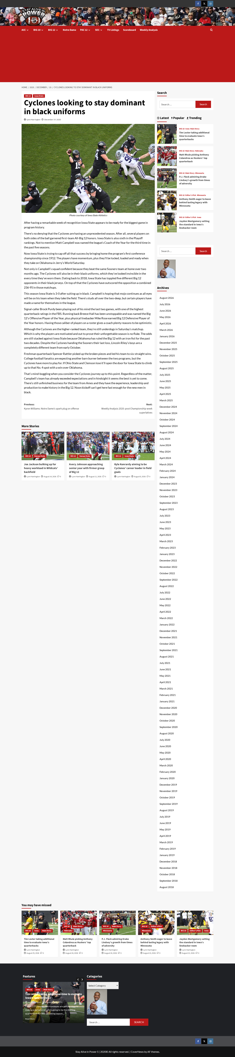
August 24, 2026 (71, 953)
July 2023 (165, 515)
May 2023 (165, 528)
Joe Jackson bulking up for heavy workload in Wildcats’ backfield (41, 468)
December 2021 (168, 630)
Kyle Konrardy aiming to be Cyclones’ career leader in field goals (133, 468)
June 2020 (165, 746)
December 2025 (168, 342)
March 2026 (166, 329)
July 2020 (165, 739)
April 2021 (165, 682)
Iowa (187, 129)
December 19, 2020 (52, 119)
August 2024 (167, 432)
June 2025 (165, 381)
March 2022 (166, 618)
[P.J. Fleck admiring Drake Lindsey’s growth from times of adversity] (167, 177)
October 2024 (167, 419)
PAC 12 (83, 30)
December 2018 (168, 861)
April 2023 (165, 534)
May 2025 (165, 387)
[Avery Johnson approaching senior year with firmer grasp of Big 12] (88, 446)
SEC (97, 30)
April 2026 (165, 323)
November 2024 (168, 413)
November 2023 (168, 490)
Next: (126, 408)
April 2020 (165, 759)
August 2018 (167, 887)
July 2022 (165, 592)
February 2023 (168, 547)
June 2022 (165, 598)
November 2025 (168, 349)
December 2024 (168, 406)
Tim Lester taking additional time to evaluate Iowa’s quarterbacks (194, 136)
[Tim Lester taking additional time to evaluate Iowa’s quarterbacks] (167, 133)
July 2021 (165, 662)
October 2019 (167, 797)
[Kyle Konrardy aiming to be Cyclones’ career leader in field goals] (133, 446)
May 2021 (165, 675)
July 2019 (165, 816)
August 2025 (167, 368)
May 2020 (165, 752)
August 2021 (167, 656)
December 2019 (168, 784)
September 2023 (169, 502)
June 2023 (165, 522)
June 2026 (165, 310)
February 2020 (168, 771)
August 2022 (167, 586)
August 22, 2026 (188, 953)
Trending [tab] (195, 118)
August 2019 (167, 810)
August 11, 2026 (95, 476)
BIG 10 (36, 30)
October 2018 (167, 874)
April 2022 (165, 611)
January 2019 (167, 855)
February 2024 (168, 470)
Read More (42, 1019)
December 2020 (168, 707)
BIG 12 (51, 30)
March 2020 (166, 765)
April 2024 (165, 458)
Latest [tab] (164, 118)
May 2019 (165, 829)
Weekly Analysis (149, 30)
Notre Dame (69, 30)
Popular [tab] (178, 118)
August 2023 (167, 509)
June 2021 (165, 669)
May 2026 (165, 317)
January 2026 (167, 336)
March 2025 (166, 400)
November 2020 (168, 714)
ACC (24, 30)
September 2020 (169, 727)
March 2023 (166, 541)
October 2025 (167, 355)
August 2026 (167, 297)
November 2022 (168, 566)
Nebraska (199, 151)
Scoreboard (129, 30)
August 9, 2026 (140, 476)
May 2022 (165, 605)
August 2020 (167, 733)
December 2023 (168, 483)
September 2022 (169, 579)
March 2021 (166, 688)
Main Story (194, 129)
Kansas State (39, 456)
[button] (211, 30)
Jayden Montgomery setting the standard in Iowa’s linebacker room (194, 225)
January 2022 (167, 624)
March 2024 (166, 464)
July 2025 (165, 374)
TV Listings (113, 30)
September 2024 (169, 425)
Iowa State (38, 96)
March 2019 (166, 842)
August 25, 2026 (33, 953)
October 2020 (167, 720)
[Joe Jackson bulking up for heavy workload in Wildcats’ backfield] (43, 446)
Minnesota (199, 173)
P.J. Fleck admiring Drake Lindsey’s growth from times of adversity (194, 180)
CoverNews (137, 1051)
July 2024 (165, 438)
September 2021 (169, 650)
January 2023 (167, 554)
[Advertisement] (117, 58)
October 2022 (167, 573)
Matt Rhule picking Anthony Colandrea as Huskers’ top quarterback (194, 158)
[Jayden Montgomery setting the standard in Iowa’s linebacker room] (167, 222)
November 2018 (168, 867)
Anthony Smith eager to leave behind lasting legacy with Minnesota (195, 202)
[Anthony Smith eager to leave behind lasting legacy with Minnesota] (167, 199)
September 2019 (169, 803)
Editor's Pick (190, 195)
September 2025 (169, 361)
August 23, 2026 (149, 953)
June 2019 (165, 823)
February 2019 (168, 848)
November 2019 (168, 791)
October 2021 (167, 643)
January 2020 (167, 778)
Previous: (51, 406)
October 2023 (167, 496)
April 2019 (165, 835)
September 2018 (169, 880)
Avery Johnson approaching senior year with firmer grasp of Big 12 (86, 468)
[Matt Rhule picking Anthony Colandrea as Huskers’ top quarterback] (167, 155)
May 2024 (165, 451)
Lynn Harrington (33, 119)
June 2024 (165, 445)
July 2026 (165, 304)
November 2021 (168, 637)
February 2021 (168, 695)
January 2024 (167, 477)
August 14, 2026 (50, 476)
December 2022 (168, 560)
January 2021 (167, 701)
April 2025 (165, 393)
